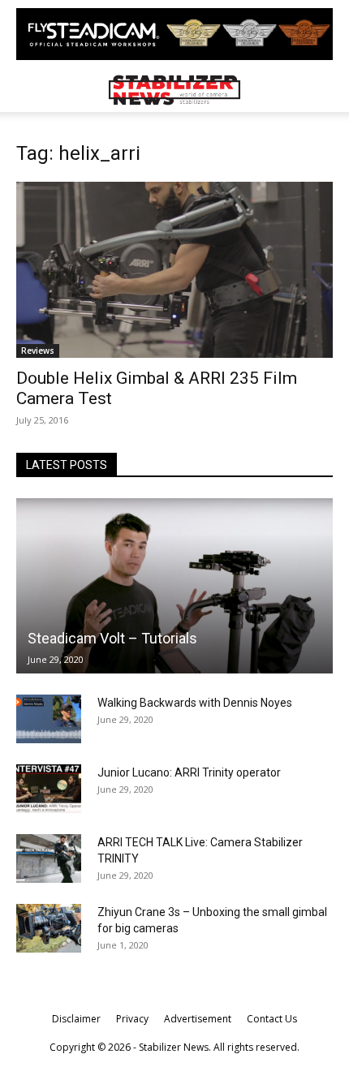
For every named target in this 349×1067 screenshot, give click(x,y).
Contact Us (272, 1019)
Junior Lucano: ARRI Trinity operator (189, 772)
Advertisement (197, 1019)
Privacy (132, 1019)
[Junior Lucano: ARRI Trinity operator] (48, 788)
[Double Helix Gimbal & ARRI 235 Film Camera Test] (174, 270)
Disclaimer (76, 1019)
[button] (28, 90)
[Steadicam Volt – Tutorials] (174, 585)
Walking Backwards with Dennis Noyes (194, 702)
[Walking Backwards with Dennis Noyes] (48, 719)
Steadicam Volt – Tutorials (112, 638)
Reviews (37, 350)
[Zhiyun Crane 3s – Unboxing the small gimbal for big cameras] (48, 928)
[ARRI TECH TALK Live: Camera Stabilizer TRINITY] (48, 858)
